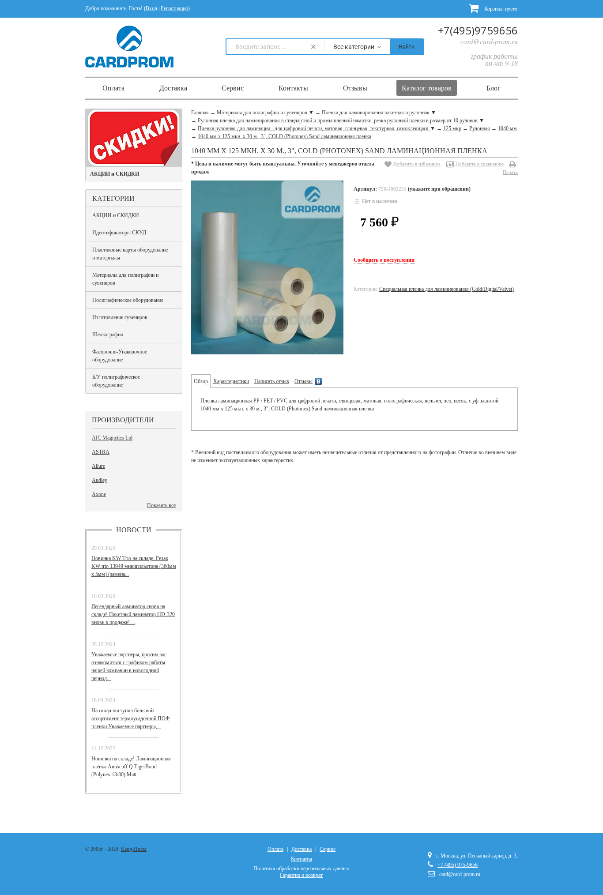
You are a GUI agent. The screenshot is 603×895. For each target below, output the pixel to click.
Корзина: (500, 9)
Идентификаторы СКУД (119, 232)
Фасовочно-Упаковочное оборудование (119, 356)
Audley (99, 480)
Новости (133, 530)
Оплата (113, 87)
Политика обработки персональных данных (301, 868)
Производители (123, 419)
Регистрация (174, 8)
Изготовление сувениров (119, 317)
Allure (98, 466)
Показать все (161, 505)
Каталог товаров (427, 87)
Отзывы (355, 87)
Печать (510, 172)
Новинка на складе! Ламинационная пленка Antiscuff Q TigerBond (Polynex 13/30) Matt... (131, 767)
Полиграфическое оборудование (127, 300)
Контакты (293, 87)
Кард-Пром (134, 849)
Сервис (233, 87)
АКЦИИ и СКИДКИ (115, 215)
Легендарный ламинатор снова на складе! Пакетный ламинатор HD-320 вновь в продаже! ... (133, 614)
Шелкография (107, 334)
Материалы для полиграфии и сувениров (125, 279)
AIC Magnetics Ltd (112, 438)
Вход (151, 8)
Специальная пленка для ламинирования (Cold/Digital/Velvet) (446, 289)
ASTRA (100, 452)
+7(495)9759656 (478, 30)
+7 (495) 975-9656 (457, 865)
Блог (493, 87)
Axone (99, 494)
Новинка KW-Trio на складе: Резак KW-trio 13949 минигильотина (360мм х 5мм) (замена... (133, 566)
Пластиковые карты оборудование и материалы (130, 254)
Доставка (173, 87)
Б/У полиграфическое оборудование (116, 381)
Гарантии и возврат (301, 875)
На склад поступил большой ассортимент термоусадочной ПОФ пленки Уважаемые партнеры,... (130, 718)
